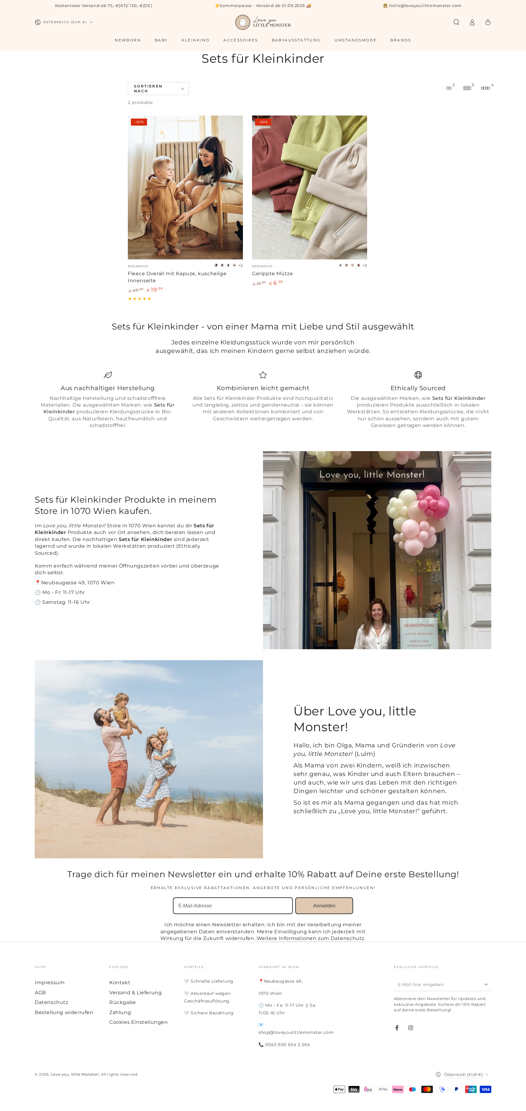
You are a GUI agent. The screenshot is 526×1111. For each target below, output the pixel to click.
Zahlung (120, 1012)
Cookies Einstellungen (138, 1022)
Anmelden (324, 905)
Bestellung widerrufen (64, 1012)
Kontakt (119, 982)
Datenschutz (51, 1002)
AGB (40, 992)
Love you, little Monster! (75, 1074)
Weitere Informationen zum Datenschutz (310, 938)
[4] (485, 88)
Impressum (50, 982)
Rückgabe (122, 1002)
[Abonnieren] (487, 984)
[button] (456, 22)
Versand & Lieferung (135, 992)
